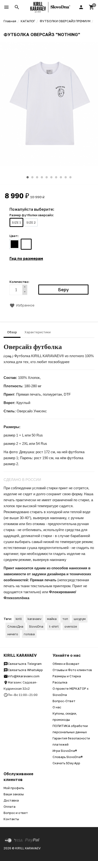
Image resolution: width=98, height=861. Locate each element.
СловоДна (15, 626)
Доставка (11, 800)
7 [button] (56, 177)
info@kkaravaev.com (23, 676)
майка (52, 619)
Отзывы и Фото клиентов (72, 670)
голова (29, 634)
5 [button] (46, 177)
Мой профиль (14, 788)
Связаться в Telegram (25, 664)
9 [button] (65, 177)
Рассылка (60, 682)
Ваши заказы (14, 794)
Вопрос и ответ (16, 813)
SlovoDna (36, 626)
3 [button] (37, 177)
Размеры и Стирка (67, 676)
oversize (70, 626)
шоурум (80, 619)
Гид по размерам (26, 258)
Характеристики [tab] (37, 332)
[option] (49, 104)
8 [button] (61, 177)
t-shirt (54, 626)
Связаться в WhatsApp (25, 670)
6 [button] (51, 177)
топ (65, 619)
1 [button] (27, 177)
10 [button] (70, 177)
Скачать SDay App (66, 763)
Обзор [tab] (12, 332)
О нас (57, 707)
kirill (19, 619)
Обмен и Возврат (66, 664)
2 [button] (32, 177)
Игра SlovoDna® (65, 751)
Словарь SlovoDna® (68, 757)
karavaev (34, 619)
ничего (12, 634)
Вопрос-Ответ (64, 701)
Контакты (11, 819)
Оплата (9, 806)
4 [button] (41, 177)
